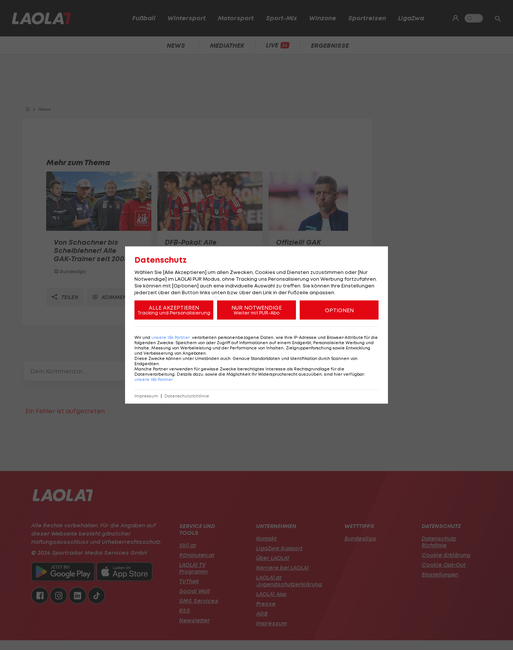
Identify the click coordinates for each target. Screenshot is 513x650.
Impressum (146, 396)
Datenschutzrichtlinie (186, 396)
